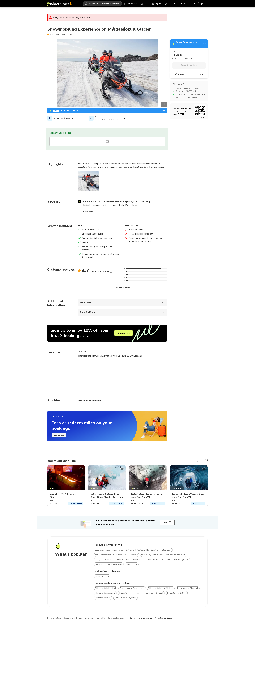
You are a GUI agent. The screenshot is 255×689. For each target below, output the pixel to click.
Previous (45, 73)
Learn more (59, 435)
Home (49, 618)
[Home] (59, 3)
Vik (70, 34)
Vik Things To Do (97, 618)
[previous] (199, 460)
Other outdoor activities (117, 618)
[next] (205, 460)
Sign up (202, 4)
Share (181, 74)
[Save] (81, 469)
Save (200, 74)
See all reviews (122, 287)
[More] (111, 271)
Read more (88, 211)
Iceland (58, 618)
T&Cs (163, 110)
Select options (188, 65)
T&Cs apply (86, 336)
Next (169, 73)
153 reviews (59, 34)
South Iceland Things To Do (75, 618)
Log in (192, 4)
